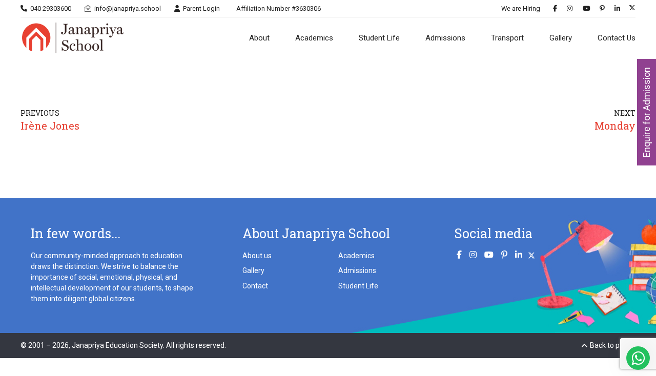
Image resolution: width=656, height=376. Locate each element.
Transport (507, 38)
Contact (255, 286)
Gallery (560, 38)
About (259, 38)
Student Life (379, 38)
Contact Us (617, 38)
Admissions (445, 38)
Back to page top (613, 345)
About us (257, 256)
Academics (314, 38)
